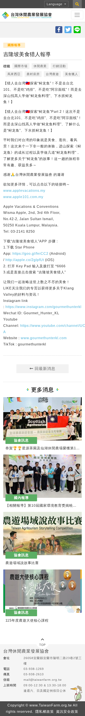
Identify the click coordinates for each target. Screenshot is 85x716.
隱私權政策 (44, 711)
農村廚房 (33, 74)
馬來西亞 (13, 74)
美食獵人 (71, 74)
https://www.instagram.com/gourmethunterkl (43, 307)
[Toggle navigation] (77, 15)
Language (55, 4)
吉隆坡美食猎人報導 (27, 54)
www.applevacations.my (24, 190)
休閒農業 (40, 66)
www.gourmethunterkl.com (44, 338)
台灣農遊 (52, 74)
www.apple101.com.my (23, 197)
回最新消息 (44, 368)
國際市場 (20, 66)
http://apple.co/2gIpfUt (24, 260)
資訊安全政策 (67, 711)
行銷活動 (59, 66)
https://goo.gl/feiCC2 (30, 253)
